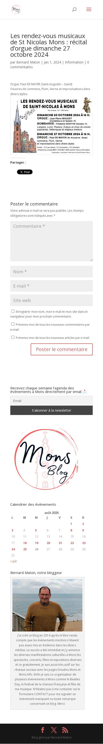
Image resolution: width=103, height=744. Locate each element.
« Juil (13, 561)
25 (25, 549)
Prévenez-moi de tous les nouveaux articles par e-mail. (53, 338)
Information (74, 62)
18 (25, 543)
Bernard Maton (28, 62)
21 (60, 543)
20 (48, 543)
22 (72, 543)
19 (36, 543)
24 (13, 549)
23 (84, 543)
